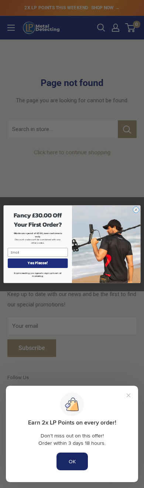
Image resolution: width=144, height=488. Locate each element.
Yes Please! (38, 263)
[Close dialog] (136, 209)
